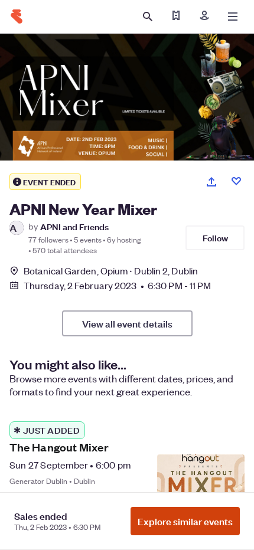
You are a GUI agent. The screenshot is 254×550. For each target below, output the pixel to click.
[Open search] (147, 16)
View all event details (127, 323)
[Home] (16, 16)
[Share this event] (211, 182)
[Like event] (236, 181)
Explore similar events (185, 521)
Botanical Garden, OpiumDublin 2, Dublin (111, 270)
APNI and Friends (74, 226)
